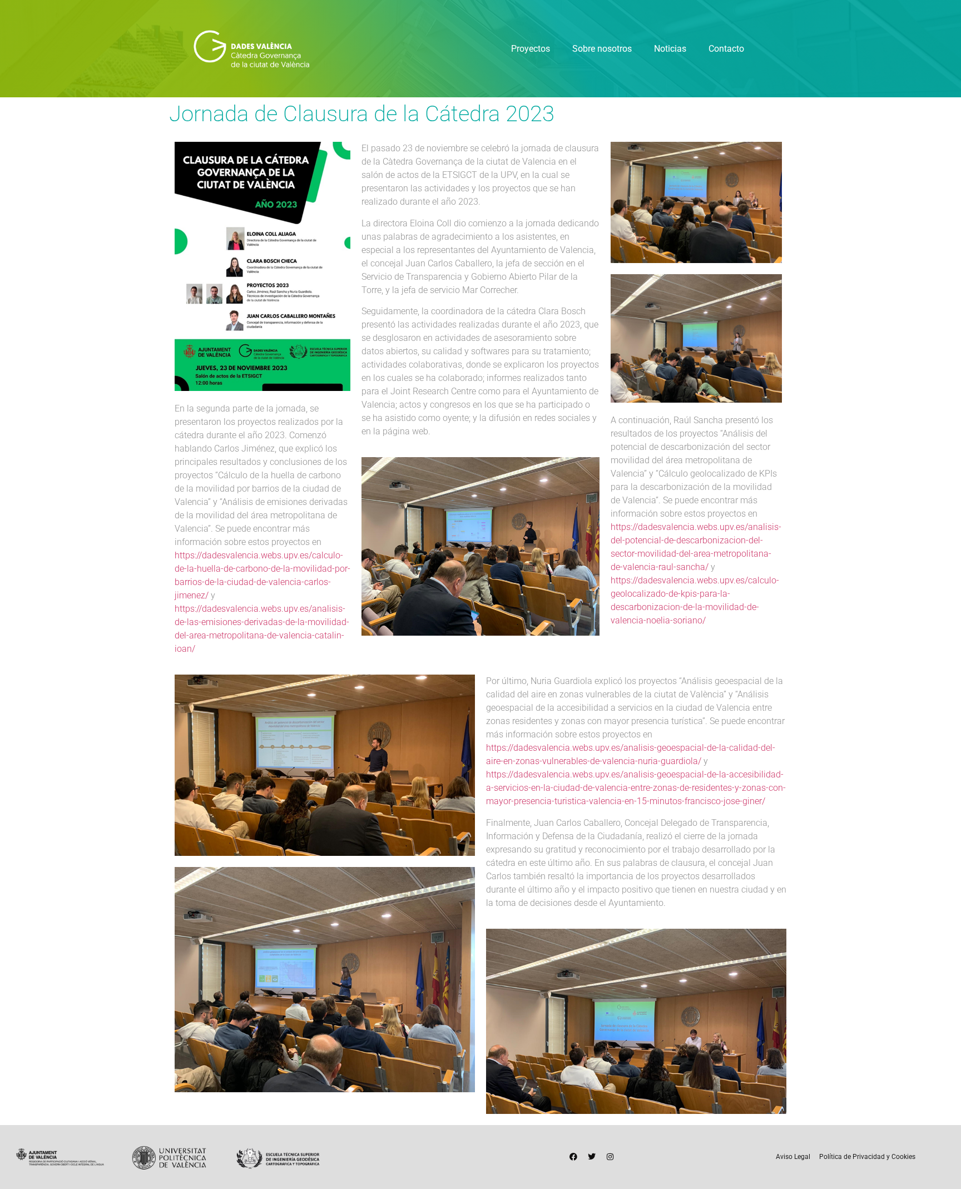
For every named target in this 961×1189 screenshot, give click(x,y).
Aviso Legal (793, 1157)
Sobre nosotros (602, 48)
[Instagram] (610, 1157)
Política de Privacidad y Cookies (867, 1157)
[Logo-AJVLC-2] (60, 1157)
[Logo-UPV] (169, 1157)
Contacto (726, 48)
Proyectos (530, 48)
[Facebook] (573, 1157)
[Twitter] (592, 1157)
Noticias (670, 48)
